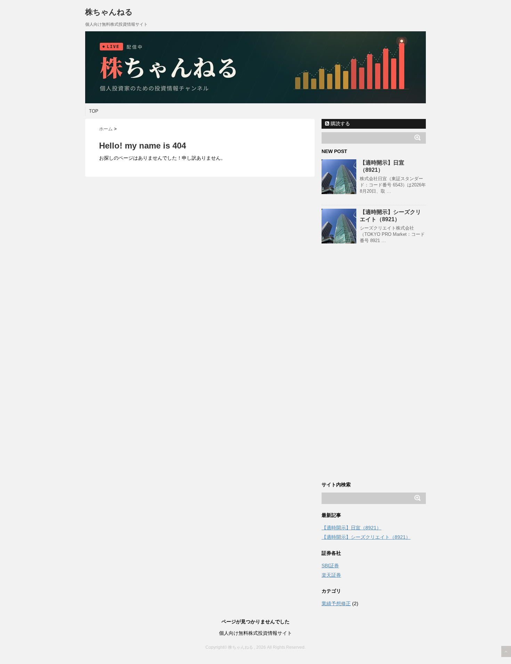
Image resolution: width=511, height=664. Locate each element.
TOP (93, 111)
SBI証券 (330, 565)
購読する (339, 123)
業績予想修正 (336, 603)
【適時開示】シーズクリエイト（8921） (366, 537)
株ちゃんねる (109, 12)
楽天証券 (331, 575)
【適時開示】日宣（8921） (351, 527)
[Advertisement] (374, 369)
